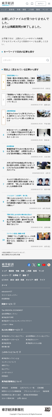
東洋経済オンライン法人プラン (13, 336)
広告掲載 (40, 388)
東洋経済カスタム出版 (34, 343)
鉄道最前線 (6, 299)
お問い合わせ (22, 398)
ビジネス (5, 280)
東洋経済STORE (8, 317)
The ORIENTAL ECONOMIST (12, 310)
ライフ (42, 280)
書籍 (24, 275)
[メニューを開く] (49, 3)
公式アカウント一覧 (27, 388)
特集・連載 (21, 9)
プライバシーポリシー (32, 391)
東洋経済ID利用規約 (31, 395)
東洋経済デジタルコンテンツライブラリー (17, 321)
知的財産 (46, 391)
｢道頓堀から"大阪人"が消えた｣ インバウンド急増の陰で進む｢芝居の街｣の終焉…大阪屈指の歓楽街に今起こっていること (21, 98)
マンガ (45, 9)
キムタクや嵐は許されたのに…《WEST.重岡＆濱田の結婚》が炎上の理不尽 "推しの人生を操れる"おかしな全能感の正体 (20, 182)
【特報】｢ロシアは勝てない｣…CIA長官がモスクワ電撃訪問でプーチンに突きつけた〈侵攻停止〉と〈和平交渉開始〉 (21, 239)
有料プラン (6, 365)
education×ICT (7, 291)
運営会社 (5, 388)
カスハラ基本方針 (8, 398)
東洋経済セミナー (32, 340)
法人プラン (6, 369)
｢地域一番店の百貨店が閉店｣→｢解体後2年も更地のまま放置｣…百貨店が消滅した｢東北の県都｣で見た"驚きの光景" (21, 81)
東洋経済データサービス (10, 340)
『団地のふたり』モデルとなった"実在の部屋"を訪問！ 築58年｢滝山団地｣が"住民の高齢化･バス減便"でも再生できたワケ (21, 220)
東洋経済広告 (6, 343)
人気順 (31, 9)
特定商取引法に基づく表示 (11, 395)
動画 (38, 9)
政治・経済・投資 (17, 280)
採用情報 (14, 388)
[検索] (47, 60)
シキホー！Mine (7, 324)
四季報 (15, 275)
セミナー (5, 275)
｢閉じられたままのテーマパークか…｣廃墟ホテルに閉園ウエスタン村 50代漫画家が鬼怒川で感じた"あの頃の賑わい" (21, 201)
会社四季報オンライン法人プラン (38, 336)
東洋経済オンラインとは (10, 358)
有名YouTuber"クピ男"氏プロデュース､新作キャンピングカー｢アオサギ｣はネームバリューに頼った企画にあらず (21, 117)
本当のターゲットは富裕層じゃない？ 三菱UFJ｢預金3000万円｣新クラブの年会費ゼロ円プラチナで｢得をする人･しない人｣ (21, 133)
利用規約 (5, 376)
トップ (4, 9)
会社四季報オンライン (10, 314)
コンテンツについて (9, 362)
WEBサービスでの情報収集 (11, 391)
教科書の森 (6, 347)
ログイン (41, 3)
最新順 (12, 9)
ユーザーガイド (7, 372)
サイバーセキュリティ (10, 295)
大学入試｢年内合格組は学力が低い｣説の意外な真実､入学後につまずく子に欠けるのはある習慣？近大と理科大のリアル (21, 166)
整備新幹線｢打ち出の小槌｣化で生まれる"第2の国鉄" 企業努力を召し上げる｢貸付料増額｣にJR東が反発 (21, 151)
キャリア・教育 (32, 280)
